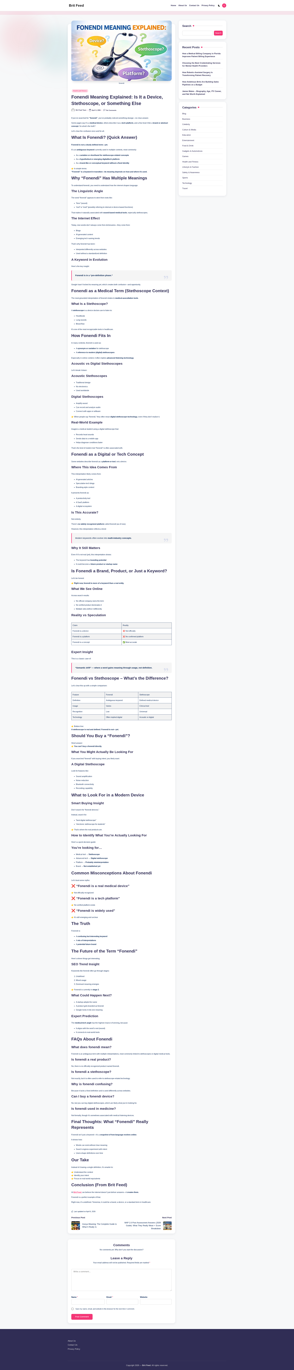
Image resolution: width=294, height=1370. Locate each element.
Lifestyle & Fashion (190, 167)
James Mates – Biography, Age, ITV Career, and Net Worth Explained (201, 92)
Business (186, 119)
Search (186, 25)
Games (185, 156)
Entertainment (188, 140)
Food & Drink (188, 146)
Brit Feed (76, 5)
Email (109, 1297)
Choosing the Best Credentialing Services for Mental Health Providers (201, 64)
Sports (185, 178)
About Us (72, 1341)
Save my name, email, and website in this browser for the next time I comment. (105, 1309)
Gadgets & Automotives (192, 151)
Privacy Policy (74, 1349)
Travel (185, 188)
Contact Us (72, 1345)
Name (74, 1297)
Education (186, 135)
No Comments (111, 110)
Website (143, 1297)
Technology (187, 183)
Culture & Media (189, 130)
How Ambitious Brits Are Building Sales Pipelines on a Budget (200, 83)
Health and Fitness (80, 91)
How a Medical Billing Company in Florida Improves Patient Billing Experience (201, 55)
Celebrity (186, 124)
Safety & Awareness (191, 172)
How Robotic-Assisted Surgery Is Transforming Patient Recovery (197, 73)
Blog (184, 114)
